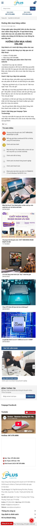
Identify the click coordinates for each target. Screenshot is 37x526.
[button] (3, 367)
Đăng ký (30, 396)
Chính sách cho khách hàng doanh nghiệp (14, 381)
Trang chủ (4, 18)
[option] (18, 366)
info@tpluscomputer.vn (12, 504)
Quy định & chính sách (14, 18)
